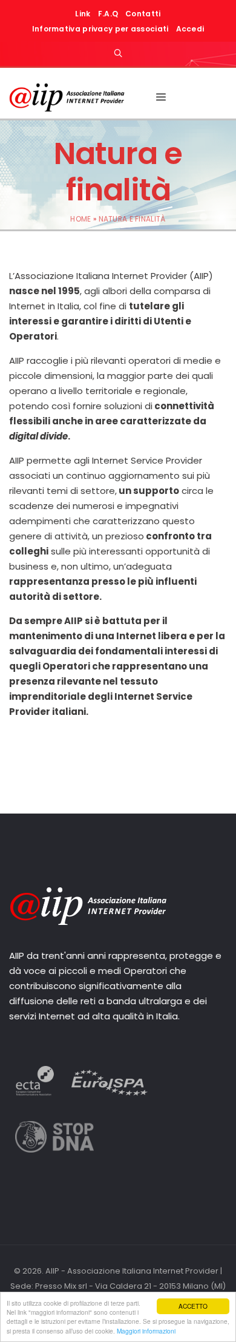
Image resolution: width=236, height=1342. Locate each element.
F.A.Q (108, 13)
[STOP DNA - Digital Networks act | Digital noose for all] (54, 1149)
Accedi (190, 29)
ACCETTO (193, 1306)
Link (82, 13)
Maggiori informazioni (146, 1330)
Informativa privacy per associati (100, 29)
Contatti (142, 13)
